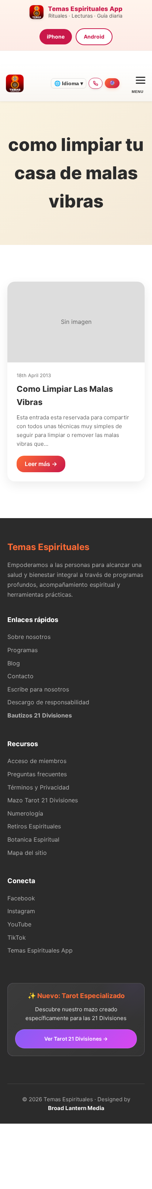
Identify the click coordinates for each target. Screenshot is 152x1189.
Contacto (20, 676)
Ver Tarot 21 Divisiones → (76, 1039)
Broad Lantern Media (76, 1108)
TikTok (16, 937)
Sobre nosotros (29, 636)
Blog (13, 663)
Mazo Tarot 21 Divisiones (42, 800)
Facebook (21, 898)
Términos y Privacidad (38, 787)
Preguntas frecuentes (37, 774)
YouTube (19, 924)
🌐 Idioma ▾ (68, 83)
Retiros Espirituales (34, 826)
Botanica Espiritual (33, 839)
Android (94, 36)
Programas (22, 650)
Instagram (21, 911)
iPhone (56, 36)
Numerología (25, 813)
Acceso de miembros (36, 761)
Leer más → (41, 463)
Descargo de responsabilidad (48, 702)
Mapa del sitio (27, 852)
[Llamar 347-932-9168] (96, 83)
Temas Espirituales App (40, 950)
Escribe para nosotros (38, 689)
